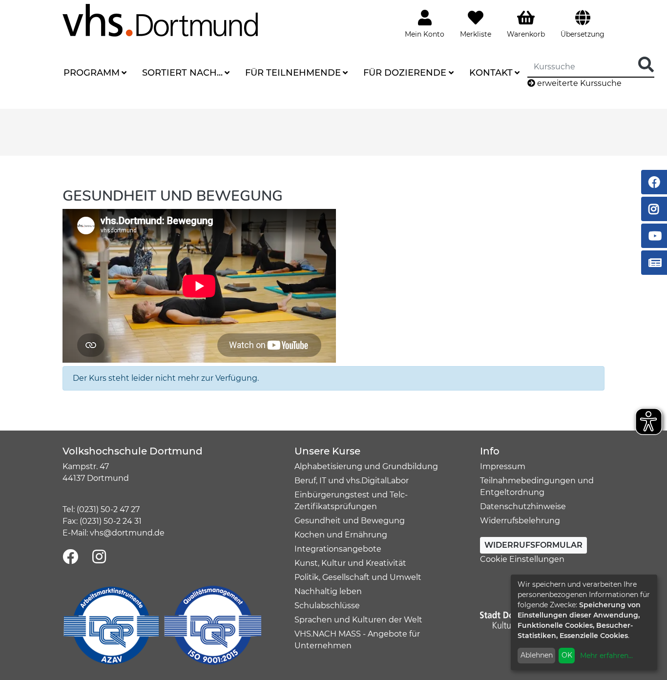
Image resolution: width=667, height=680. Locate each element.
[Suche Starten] (646, 65)
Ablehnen (537, 655)
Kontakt (491, 72)
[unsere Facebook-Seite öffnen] (70, 557)
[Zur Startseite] (160, 19)
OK (567, 655)
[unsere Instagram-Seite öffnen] (99, 557)
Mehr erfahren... (606, 655)
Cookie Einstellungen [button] (522, 559)
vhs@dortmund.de (127, 532)
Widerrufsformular (533, 545)
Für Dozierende (404, 72)
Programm (91, 72)
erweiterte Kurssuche (578, 83)
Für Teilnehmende (293, 72)
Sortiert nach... (182, 72)
